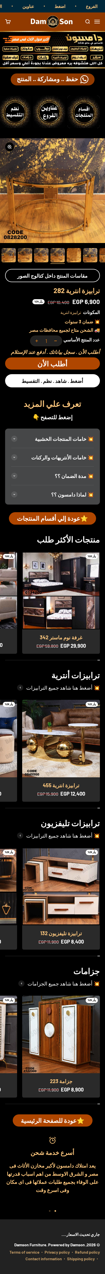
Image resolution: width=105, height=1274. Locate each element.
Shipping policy (81, 1258)
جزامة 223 (61, 1081)
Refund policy (87, 1252)
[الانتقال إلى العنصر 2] (49, 1211)
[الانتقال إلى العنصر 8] (90, 256)
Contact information (43, 1258)
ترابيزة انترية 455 (61, 785)
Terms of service (24, 1252)
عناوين (37, 6)
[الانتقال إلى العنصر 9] (74, 256)
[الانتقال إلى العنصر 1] (55, 1211)
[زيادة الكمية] (36, 341)
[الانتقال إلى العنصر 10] (57, 256)
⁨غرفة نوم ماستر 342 (61, 637)
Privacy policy (57, 1252)
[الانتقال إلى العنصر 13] (9, 256)
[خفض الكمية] (55, 341)
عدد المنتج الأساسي (81, 339)
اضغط (68, 6)
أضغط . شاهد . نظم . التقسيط (52, 381)
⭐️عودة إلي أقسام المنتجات (52, 518)
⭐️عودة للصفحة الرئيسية (52, 1120)
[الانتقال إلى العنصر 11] (41, 256)
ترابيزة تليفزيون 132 (61, 933)
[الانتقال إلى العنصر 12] (25, 256)
